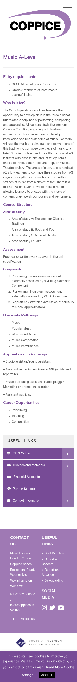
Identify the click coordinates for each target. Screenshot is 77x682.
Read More (54, 667)
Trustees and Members (29, 465)
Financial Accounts (26, 477)
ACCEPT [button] (46, 675)
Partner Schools (24, 489)
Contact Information (26, 500)
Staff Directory (55, 553)
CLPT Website (22, 453)
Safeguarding (54, 580)
